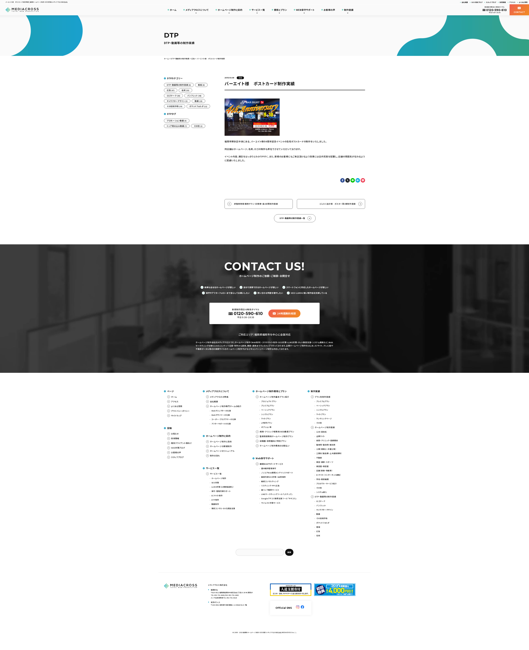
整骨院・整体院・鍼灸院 (325, 444)
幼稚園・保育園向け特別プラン (273, 441)
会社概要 (465, 2)
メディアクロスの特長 (219, 396)
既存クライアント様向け (181, 443)
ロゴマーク (173, 95)
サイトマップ (176, 415)
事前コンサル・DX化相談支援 (223, 508)
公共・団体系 (321, 431)
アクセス (512, 2)
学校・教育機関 (322, 479)
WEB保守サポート (305, 9)
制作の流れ (215, 455)
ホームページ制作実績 (325, 427)
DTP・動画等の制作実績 (179, 84)
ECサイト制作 (217, 495)
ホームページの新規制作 (221, 446)
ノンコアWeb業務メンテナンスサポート (277, 472)
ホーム (173, 9)
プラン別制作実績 (322, 396)
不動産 (319, 457)
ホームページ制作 (218, 478)
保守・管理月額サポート (221, 491)
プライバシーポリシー (180, 411)
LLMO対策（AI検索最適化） (222, 487)
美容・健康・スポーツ (324, 462)
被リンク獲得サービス (270, 490)
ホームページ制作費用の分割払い (275, 445)
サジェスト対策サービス (270, 503)
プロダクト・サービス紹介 (326, 483)
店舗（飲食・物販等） (324, 470)
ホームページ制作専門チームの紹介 (225, 406)
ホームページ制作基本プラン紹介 (274, 396)
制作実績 (348, 9)
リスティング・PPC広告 (270, 485)
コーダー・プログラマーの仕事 (223, 419)
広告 (240, 78)
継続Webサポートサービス (271, 463)
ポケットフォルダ (198, 106)
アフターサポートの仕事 (221, 423)
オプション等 (266, 427)
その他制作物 (174, 106)
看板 (201, 84)
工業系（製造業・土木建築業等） (329, 453)
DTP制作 (215, 500)
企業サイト (320, 436)
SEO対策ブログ (476, 2)
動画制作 (215, 504)
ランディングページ (324, 418)
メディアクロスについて (197, 9)
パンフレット (194, 95)
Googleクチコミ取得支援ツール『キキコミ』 (279, 498)
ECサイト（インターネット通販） (328, 475)
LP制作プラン (266, 423)
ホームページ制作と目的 (230, 9)
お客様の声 (329, 9)
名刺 (185, 90)
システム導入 (321, 492)
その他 (198, 126)
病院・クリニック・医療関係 (327, 440)
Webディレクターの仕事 (221, 410)
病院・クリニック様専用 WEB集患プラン (277, 431)
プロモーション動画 (177, 120)
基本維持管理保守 (268, 468)
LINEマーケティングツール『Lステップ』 (277, 494)
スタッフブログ (491, 2)
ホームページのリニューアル (222, 451)
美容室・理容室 (322, 466)
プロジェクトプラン (269, 401)
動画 (198, 101)
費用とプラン (280, 9)
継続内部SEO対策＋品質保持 (273, 477)
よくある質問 (523, 2)
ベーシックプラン (268, 410)
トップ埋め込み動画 (177, 126)
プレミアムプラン (267, 405)
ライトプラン (266, 418)
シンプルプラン (267, 414)
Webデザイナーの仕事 (220, 415)
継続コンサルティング (270, 481)
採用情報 (503, 2)
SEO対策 (215, 482)
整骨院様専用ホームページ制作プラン (276, 436)
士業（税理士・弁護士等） (326, 449)
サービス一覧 (258, 9)
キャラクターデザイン (177, 101)
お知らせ (175, 433)
